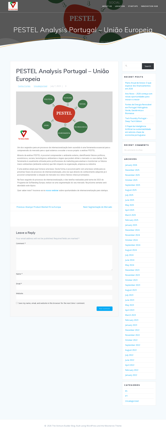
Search (148, 66)
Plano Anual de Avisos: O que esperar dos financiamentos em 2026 (138, 85)
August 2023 (131, 290)
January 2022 (131, 375)
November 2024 (132, 235)
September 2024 (132, 245)
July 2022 (129, 355)
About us (107, 6)
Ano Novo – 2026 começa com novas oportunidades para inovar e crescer (138, 96)
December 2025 (132, 170)
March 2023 (130, 315)
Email (19, 283)
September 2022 (132, 345)
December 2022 (132, 330)
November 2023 (132, 275)
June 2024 (129, 260)
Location (120, 6)
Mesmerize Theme (113, 425)
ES (126, 391)
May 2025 (129, 205)
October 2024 (131, 240)
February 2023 (131, 320)
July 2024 (129, 255)
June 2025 (129, 200)
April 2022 (129, 365)
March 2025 (130, 215)
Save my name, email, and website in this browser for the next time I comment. (51, 303)
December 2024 (132, 230)
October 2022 (131, 340)
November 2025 (132, 175)
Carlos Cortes (24, 86)
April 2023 (129, 310)
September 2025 (132, 185)
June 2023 (129, 300)
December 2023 (132, 270)
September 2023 (132, 285)
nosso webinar (52, 190)
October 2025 (131, 180)
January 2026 (131, 165)
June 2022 (129, 360)
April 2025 (129, 210)
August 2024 (131, 250)
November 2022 (132, 335)
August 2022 (131, 350)
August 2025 (131, 190)
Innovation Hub (149, 6)
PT (126, 396)
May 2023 (129, 305)
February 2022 (131, 370)
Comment (21, 243)
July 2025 (129, 195)
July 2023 (129, 295)
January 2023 (131, 325)
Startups (133, 6)
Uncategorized (40, 86)
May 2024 (129, 265)
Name (19, 274)
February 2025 (131, 220)
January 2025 (131, 225)
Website (19, 293)
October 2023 (131, 280)
